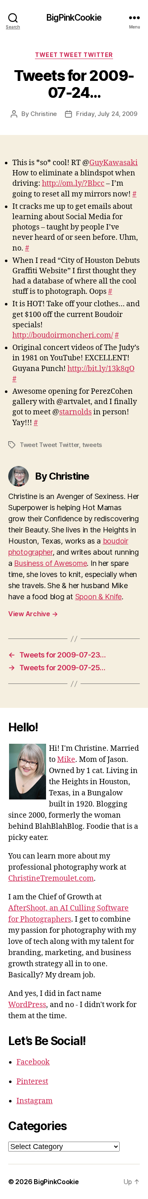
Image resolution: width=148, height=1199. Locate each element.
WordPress (27, 1005)
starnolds (75, 412)
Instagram (34, 1101)
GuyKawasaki (113, 163)
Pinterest (32, 1081)
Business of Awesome (50, 563)
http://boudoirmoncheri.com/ (62, 335)
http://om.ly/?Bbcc (73, 183)
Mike (66, 759)
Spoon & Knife (98, 596)
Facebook (33, 1062)
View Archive (33, 614)
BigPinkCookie (74, 17)
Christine (43, 114)
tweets (92, 445)
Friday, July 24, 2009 (106, 114)
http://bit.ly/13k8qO (100, 369)
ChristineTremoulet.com (51, 878)
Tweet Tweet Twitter (74, 54)
